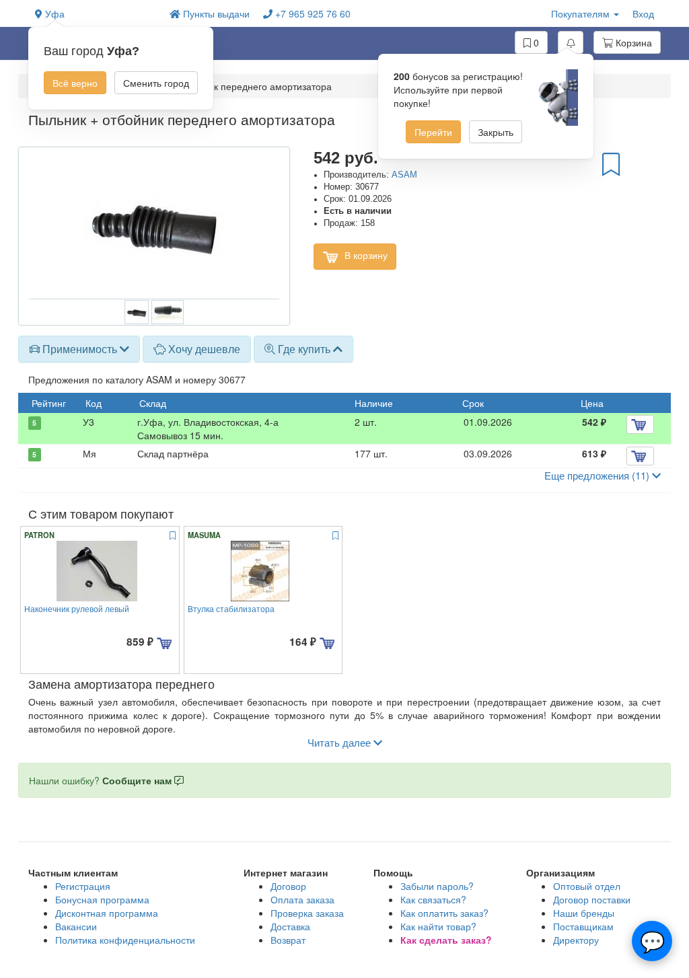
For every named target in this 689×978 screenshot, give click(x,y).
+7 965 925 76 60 (312, 13)
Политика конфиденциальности (125, 939)
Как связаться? (433, 899)
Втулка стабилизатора (231, 608)
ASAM (404, 175)
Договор (288, 886)
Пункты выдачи (215, 13)
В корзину (365, 255)
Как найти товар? (438, 926)
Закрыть (495, 132)
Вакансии (76, 926)
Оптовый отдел (586, 886)
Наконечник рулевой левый (76, 608)
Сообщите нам (138, 780)
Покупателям (581, 13)
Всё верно (75, 82)
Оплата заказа (302, 899)
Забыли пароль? (437, 886)
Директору (576, 939)
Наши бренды (583, 912)
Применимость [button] (80, 348)
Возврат (287, 939)
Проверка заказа (307, 912)
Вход (643, 13)
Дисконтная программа (106, 912)
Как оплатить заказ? (444, 912)
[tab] (79, 349)
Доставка (290, 926)
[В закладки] (611, 163)
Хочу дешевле (203, 348)
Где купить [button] (304, 348)
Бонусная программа (102, 899)
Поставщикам (583, 926)
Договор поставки (591, 899)
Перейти (433, 132)
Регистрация (82, 886)
